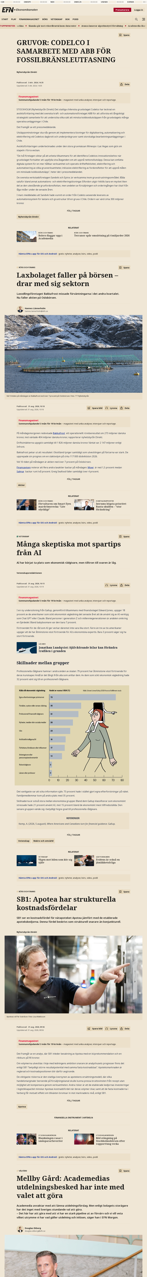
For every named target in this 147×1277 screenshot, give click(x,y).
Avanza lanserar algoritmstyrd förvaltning (87, 25)
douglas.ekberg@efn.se (35, 1231)
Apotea (22, 1106)
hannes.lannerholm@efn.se (36, 311)
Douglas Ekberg (33, 1228)
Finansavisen (24, 467)
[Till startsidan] (20, 9)
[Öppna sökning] (136, 19)
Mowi (91, 467)
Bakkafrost (59, 433)
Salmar (20, 471)
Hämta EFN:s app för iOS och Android (38, 253)
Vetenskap (23, 840)
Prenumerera (122, 9)
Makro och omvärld (43, 840)
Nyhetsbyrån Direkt (27, 72)
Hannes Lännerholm (35, 308)
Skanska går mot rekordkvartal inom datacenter (37, 25)
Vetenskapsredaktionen (29, 573)
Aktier (21, 485)
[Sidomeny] (143, 19)
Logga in (138, 9)
